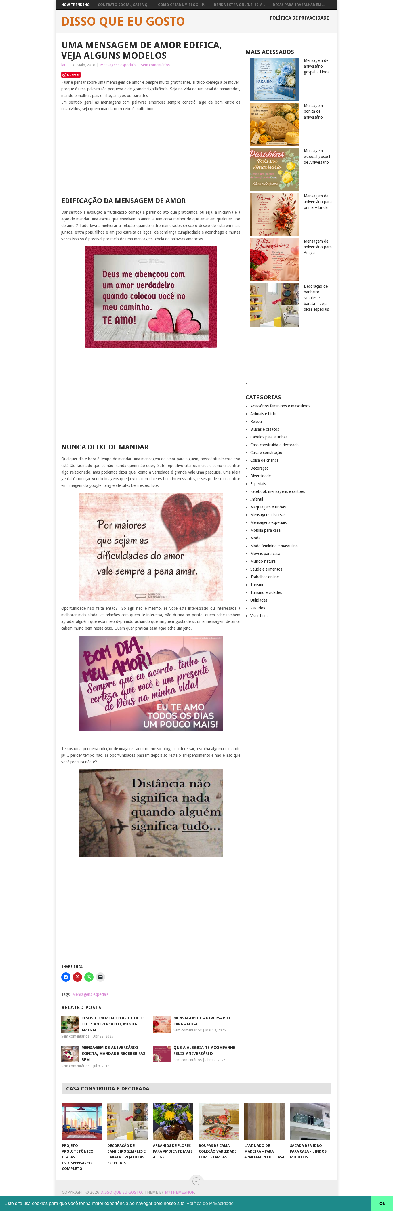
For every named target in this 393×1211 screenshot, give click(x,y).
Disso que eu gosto (123, 22)
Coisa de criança (264, 460)
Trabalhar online (264, 577)
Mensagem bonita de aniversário (313, 111)
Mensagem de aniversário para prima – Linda (318, 202)
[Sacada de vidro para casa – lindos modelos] (310, 1121)
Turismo (257, 584)
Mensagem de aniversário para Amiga (318, 247)
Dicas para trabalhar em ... (299, 5)
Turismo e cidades (266, 592)
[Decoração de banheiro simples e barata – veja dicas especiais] (127, 1121)
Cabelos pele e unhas (268, 437)
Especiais (258, 483)
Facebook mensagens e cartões (277, 491)
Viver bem (259, 615)
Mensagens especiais (118, 65)
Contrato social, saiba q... (124, 5)
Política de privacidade (299, 18)
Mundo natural (263, 561)
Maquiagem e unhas (268, 507)
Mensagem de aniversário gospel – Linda (316, 66)
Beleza (256, 421)
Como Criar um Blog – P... (182, 5)
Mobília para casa (265, 530)
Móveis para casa (265, 553)
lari (63, 65)
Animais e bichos (264, 413)
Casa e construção (266, 452)
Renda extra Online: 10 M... (239, 5)
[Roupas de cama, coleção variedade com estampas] (219, 1121)
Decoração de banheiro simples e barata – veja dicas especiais (316, 298)
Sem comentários (155, 65)
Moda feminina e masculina (274, 545)
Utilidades (258, 600)
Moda (255, 538)
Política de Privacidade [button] (210, 1203)
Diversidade (260, 476)
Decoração (259, 468)
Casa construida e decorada (274, 445)
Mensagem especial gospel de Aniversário (317, 156)
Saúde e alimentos (266, 569)
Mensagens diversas (267, 514)
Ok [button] (382, 1203)
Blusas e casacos (264, 429)
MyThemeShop (179, 1192)
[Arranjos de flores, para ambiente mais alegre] (173, 1121)
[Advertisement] (150, 156)
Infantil (256, 499)
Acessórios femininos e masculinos (280, 406)
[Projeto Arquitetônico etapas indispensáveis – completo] (82, 1121)
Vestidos (257, 608)
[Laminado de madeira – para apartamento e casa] (264, 1121)
